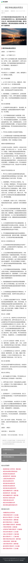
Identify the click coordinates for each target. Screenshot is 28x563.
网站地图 (21, 560)
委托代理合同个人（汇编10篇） (11, 536)
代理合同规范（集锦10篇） (10, 541)
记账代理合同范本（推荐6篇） (11, 543)
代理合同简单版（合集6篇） (10, 527)
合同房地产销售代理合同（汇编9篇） (13, 529)
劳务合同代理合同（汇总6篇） (11, 531)
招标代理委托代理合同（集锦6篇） (12, 524)
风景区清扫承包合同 (8, 500)
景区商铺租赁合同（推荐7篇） (11, 495)
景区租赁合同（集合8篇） (10, 493)
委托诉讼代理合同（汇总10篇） (11, 517)
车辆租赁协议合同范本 (9, 512)
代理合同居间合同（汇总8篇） (11, 515)
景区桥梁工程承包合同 (9, 498)
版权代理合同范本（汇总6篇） (11, 548)
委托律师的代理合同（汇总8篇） (11, 546)
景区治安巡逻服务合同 (9, 502)
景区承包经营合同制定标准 (10, 471)
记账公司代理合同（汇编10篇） (11, 534)
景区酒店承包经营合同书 (9, 488)
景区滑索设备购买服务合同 (10, 505)
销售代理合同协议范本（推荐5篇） (12, 539)
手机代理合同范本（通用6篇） (11, 520)
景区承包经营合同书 (8, 481)
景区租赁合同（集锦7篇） (10, 476)
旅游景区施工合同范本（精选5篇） (12, 469)
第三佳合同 (13, 558)
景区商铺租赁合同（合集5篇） (11, 490)
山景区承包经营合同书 (9, 478)
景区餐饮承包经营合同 (9, 474)
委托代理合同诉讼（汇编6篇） (11, 522)
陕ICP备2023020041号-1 (14, 560)
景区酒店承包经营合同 (9, 483)
